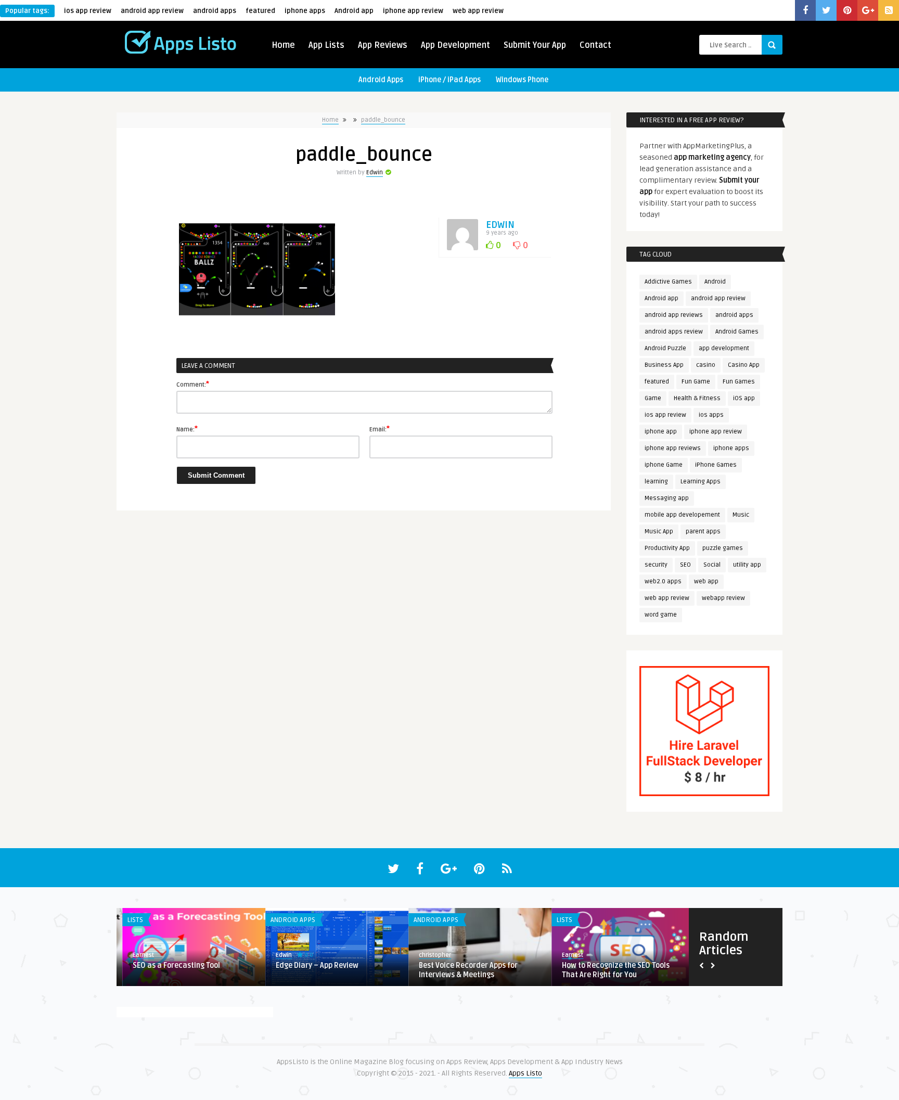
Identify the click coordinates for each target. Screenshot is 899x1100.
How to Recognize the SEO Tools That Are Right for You (610, 970)
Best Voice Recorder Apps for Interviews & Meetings (462, 970)
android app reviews (674, 315)
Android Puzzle (665, 348)
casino (705, 365)
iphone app (661, 432)
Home (283, 45)
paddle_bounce (383, 120)
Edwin (374, 172)
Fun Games (739, 382)
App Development (455, 45)
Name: (187, 428)
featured (260, 11)
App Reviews (382, 45)
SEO (685, 565)
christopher (429, 955)
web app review (478, 11)
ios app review (87, 11)
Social (712, 565)
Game (653, 398)
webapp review (723, 598)
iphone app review (413, 11)
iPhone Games (716, 465)
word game (661, 615)
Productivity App (667, 548)
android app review (152, 11)
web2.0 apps (663, 581)
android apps (214, 11)
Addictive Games (668, 282)
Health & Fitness (697, 398)
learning (656, 481)
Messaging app (667, 498)
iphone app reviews (673, 448)
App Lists (326, 45)
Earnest (137, 955)
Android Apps (380, 79)
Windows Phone (522, 79)
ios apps (711, 415)
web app (706, 581)
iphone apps (305, 11)
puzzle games (722, 548)
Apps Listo (525, 1073)
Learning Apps (700, 481)
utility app (747, 565)
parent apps (703, 531)
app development (724, 348)
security (656, 565)
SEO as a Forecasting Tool (170, 965)
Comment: (192, 384)
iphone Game (664, 465)
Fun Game (696, 382)
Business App (664, 365)
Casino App (744, 365)
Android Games (737, 332)
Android (715, 282)
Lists (129, 920)
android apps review (674, 332)
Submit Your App (535, 45)
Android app (354, 11)
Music (741, 515)
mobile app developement (682, 515)
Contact (595, 45)
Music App (659, 531)
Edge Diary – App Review (311, 965)
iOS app (744, 398)
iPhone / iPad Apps (449, 79)
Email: (379, 428)
